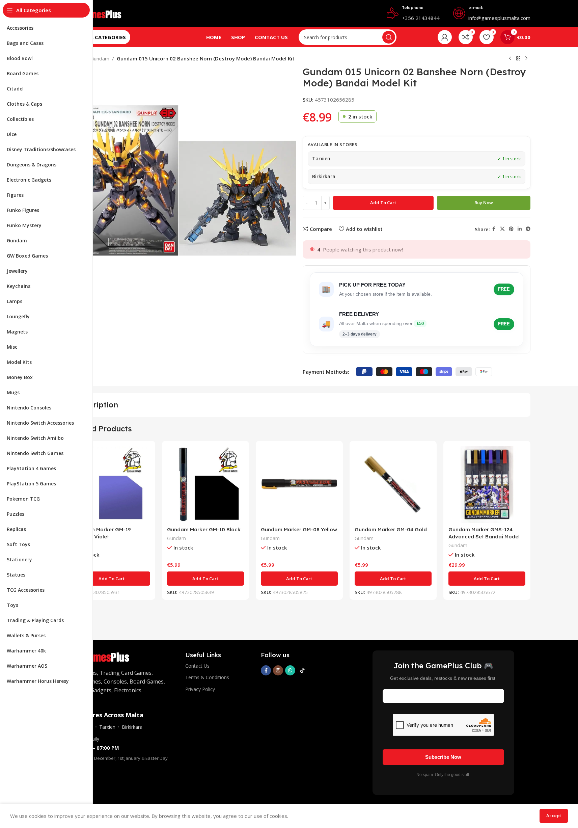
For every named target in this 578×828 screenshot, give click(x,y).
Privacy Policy (200, 689)
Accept (553, 815)
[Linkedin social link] (520, 229)
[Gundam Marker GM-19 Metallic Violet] (111, 484)
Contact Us (197, 666)
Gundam (99, 58)
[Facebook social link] (494, 229)
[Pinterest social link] (511, 229)
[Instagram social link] (278, 670)
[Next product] (526, 59)
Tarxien (107, 727)
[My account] (444, 37)
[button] (111, 578)
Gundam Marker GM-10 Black (204, 529)
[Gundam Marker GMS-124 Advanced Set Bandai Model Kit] (486, 484)
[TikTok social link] (302, 670)
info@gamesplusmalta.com (499, 18)
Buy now (483, 202)
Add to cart (383, 202)
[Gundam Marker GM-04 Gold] (393, 484)
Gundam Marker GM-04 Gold (391, 529)
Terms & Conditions (207, 677)
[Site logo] (97, 12)
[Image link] (102, 655)
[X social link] (502, 229)
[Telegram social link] (528, 229)
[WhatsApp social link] (290, 670)
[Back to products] (518, 59)
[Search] (388, 37)
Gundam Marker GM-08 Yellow (299, 529)
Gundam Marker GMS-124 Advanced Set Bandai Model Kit (484, 536)
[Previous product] (510, 59)
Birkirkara (132, 727)
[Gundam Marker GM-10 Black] (205, 484)
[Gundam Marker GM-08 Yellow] (299, 484)
